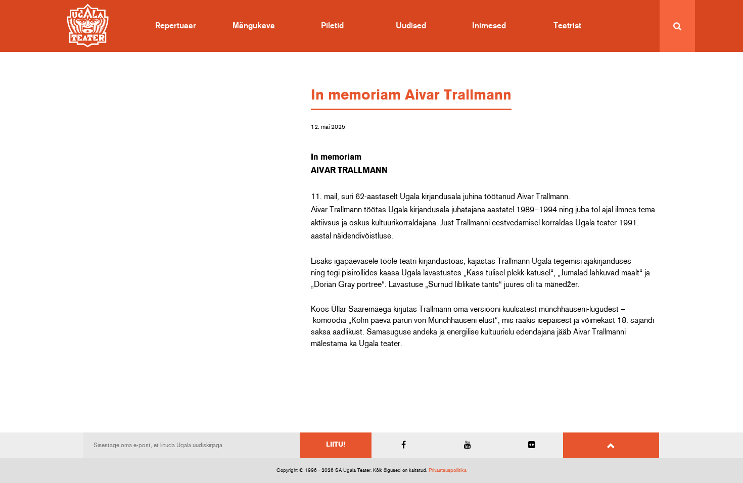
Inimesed (489, 26)
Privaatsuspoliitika (448, 470)
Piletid (332, 26)
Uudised (411, 26)
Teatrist (567, 26)
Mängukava (254, 26)
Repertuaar (175, 26)
